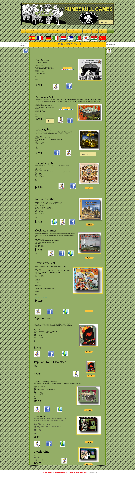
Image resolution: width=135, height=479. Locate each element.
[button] (67, 69)
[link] (106, 22)
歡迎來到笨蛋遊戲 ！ (60, 44)
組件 (36, 253)
